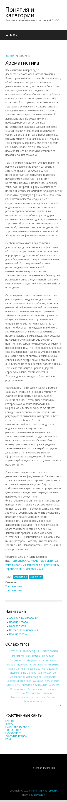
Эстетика (19, 693)
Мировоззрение (20, 697)
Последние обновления (23, 630)
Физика (51, 697)
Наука (11, 668)
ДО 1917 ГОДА (13, 730)
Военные (25, 680)
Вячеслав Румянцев (43, 767)
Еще (59, 705)
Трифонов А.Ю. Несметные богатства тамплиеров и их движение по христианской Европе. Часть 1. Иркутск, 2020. (32, 564)
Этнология (44, 664)
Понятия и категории (19, 12)
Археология (17, 676)
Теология (50, 689)
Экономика (20, 576)
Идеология (36, 576)
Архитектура (38, 697)
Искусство (49, 672)
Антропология (36, 689)
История (14, 651)
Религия (18, 656)
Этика (55, 664)
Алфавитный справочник (24, 618)
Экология (13, 680)
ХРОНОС (9, 721)
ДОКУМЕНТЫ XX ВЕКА (16, 736)
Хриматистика (14, 590)
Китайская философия (34, 684)
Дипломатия (52, 680)
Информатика (18, 689)
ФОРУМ (9, 724)
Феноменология (33, 701)
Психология (49, 651)
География (49, 676)
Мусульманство (26, 664)
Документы (13, 684)
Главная (10, 55)
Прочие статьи (18, 634)
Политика (48, 656)
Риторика (47, 693)
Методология (50, 668)
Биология (54, 684)
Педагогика (33, 668)
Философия (31, 651)
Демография (33, 676)
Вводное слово (18, 622)
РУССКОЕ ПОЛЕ (13, 733)
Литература (35, 672)
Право (11, 664)
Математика (33, 693)
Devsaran (39, 794)
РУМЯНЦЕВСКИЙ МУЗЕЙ (17, 727)
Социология (17, 660)
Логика (20, 668)
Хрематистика (14, 586)
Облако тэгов (17, 626)
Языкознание (18, 672)
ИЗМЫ (8, 739)
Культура (38, 680)
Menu (13, 34)
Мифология (33, 660)
